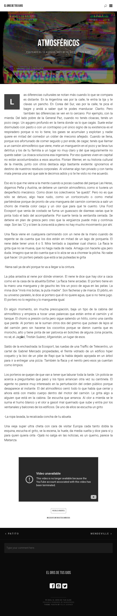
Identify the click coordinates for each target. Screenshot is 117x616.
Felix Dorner (66, 605)
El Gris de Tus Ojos (13, 5)
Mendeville (100, 533)
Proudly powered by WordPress (58, 602)
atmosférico (60, 518)
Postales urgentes (58, 510)
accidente (51, 518)
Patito (13, 533)
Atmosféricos (58, 43)
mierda (67, 518)
